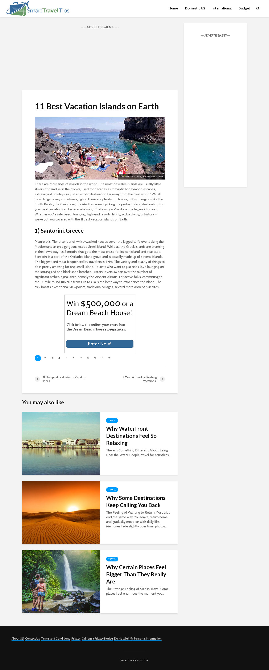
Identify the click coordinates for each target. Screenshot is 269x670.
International (222, 8)
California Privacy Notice (97, 638)
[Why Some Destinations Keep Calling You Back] (61, 512)
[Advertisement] (100, 59)
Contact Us (32, 638)
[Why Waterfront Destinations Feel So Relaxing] (61, 443)
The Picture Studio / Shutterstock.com (141, 176)
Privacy (75, 638)
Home (173, 8)
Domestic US (195, 8)
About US (18, 638)
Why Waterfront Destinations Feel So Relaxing (131, 435)
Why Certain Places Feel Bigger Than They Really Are (136, 574)
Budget (244, 8)
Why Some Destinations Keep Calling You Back (136, 501)
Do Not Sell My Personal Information (138, 638)
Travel (112, 420)
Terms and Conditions (55, 638)
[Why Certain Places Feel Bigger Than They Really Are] (61, 581)
